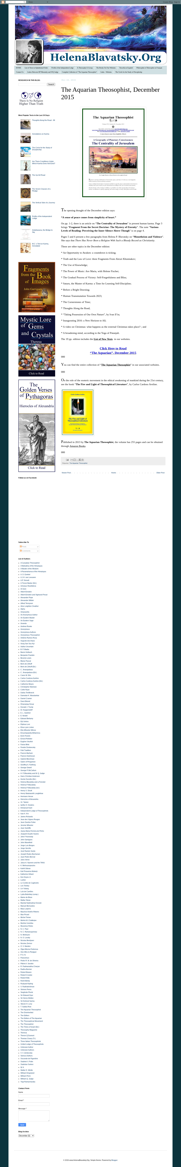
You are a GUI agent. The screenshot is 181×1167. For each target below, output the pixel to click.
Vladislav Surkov (27, 1064)
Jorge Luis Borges (28, 845)
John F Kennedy (27, 837)
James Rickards (27, 817)
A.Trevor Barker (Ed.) (29, 583)
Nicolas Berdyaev (27, 940)
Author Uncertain (27, 647)
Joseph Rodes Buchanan (30, 854)
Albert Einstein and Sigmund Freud (34, 595)
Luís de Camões (27, 892)
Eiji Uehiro (25, 722)
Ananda (24, 623)
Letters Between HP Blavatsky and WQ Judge (42, 72)
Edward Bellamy (27, 719)
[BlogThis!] (74, 459)
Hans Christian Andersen (30, 776)
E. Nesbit (24, 716)
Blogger (114, 1160)
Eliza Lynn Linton (27, 727)
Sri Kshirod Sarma (28, 1001)
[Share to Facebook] (79, 459)
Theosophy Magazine (29, 1030)
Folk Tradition (26, 750)
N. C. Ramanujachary (29, 932)
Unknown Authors (27, 1050)
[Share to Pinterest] (82, 459)
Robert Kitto (25, 978)
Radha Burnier (26, 969)
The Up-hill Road (38, 175)
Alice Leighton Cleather (30, 606)
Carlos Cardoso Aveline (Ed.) (32, 681)
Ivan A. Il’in (25, 814)
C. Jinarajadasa (27, 670)
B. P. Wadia (25, 649)
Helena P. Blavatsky (28, 785)
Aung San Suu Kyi (28, 644)
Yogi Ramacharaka (28, 1082)
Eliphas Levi (25, 724)
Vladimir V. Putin (27, 1062)
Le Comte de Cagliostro (30, 883)
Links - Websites (106, 72)
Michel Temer (26, 917)
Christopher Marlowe (29, 687)
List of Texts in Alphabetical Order (36, 68)
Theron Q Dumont (27, 1036)
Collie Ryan (25, 690)
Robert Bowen (26, 972)
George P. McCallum (28, 770)
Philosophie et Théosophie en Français (149, 68)
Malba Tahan (26, 900)
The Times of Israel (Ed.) (30, 1027)
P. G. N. (23, 955)
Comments (26, 551)
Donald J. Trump (27, 707)
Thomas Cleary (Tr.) (28, 1039)
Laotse (23, 880)
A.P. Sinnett (25, 580)
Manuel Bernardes (28, 906)
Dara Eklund (25, 701)
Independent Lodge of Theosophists (34, 811)
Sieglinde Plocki (27, 992)
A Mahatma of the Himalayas (31, 566)
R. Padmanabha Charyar (30, 966)
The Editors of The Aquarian (31, 1018)
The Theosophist (27, 1024)
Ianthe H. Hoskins (27, 805)
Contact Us (20, 72)
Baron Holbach (26, 652)
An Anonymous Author (29, 615)
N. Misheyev (25, 935)
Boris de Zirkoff (26, 664)
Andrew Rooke (26, 626)
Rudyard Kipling (27, 984)
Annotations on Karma (40, 134)
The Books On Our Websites (106, 68)
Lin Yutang (25, 889)
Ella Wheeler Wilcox (28, 730)
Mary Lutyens (26, 909)
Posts (24, 547)
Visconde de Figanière (29, 1059)
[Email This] (71, 459)
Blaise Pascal (26, 661)
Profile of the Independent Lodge (62, 68)
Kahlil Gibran (26, 868)
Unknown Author (27, 1047)
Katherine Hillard (27, 874)
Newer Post (66, 473)
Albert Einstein (26, 592)
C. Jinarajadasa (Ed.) (29, 672)
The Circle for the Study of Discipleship (128, 72)
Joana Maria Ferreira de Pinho (32, 831)
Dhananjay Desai (27, 704)
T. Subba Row (26, 1007)
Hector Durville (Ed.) (28, 779)
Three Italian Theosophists (31, 1041)
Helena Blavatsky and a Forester (33, 782)
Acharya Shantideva (28, 586)
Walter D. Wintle (27, 1070)
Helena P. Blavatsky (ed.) (30, 788)
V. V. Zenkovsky (26, 1053)
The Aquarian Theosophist (78, 463)
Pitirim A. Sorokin (27, 964)
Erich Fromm (25, 736)
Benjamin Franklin (28, 655)
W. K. (22, 1067)
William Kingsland (27, 1073)
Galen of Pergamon (28, 762)
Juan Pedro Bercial (28, 857)
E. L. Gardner (26, 713)
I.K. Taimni (24, 802)
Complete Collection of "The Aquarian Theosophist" (79, 72)
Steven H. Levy (26, 1004)
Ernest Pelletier (26, 739)
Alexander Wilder (27, 600)
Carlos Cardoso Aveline (30, 678)
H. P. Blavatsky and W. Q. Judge (33, 773)
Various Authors (27, 1056)
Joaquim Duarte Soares (30, 834)
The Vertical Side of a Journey (43, 203)
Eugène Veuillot (27, 742)
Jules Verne (25, 860)
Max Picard (25, 915)
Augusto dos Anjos (28, 641)
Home (113, 473)
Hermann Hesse (27, 796)
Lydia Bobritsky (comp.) (29, 894)
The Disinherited (27, 1013)
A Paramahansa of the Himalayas (33, 572)
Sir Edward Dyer (27, 995)
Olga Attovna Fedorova (29, 949)
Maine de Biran (26, 897)
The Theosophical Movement (32, 1021)
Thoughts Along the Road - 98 (43, 120)
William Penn (26, 1076)
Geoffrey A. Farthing (28, 765)
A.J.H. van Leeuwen (28, 577)
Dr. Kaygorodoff (26, 710)
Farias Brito (25, 745)
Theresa (24, 1033)
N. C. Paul (24, 929)
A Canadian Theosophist (30, 563)
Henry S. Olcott (26, 791)
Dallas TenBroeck (27, 693)
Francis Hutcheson (28, 756)
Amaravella (25, 612)
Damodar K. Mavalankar (30, 695)
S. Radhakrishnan (27, 987)
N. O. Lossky (25, 938)
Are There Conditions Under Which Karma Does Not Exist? (43, 162)
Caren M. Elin (26, 675)
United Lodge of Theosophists (32, 1044)
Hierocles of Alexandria (29, 799)
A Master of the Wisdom (29, 569)
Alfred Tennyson (27, 603)
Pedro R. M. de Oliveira (29, 961)
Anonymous (25, 629)
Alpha (23, 609)
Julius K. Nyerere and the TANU (33, 863)
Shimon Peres (26, 989)
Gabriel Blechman (27, 759)
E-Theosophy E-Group (85, 68)
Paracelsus (25, 958)
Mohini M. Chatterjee (28, 920)
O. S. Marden (26, 946)
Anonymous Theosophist (30, 635)
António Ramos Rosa (29, 638)
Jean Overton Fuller (28, 822)
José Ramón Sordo (28, 851)
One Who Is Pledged (28, 952)
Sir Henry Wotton (27, 998)
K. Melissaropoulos (28, 866)
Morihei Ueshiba (27, 923)
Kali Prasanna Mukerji (29, 871)
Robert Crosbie (26, 975)
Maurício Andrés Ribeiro (30, 912)
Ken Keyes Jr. (26, 877)
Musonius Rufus (27, 926)
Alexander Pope (27, 598)
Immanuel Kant (26, 808)
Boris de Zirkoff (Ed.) (28, 667)
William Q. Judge (27, 1079)
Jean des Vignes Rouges (30, 819)
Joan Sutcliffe (26, 828)
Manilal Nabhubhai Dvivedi (31, 903)
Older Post (160, 473)
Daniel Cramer (26, 698)
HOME (18, 68)
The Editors (25, 1015)
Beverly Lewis (26, 658)
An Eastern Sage (27, 621)
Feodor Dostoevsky (28, 747)
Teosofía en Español (126, 68)
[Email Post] (67, 459)
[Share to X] (77, 459)
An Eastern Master (28, 618)
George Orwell (26, 768)
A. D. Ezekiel (25, 575)
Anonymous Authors (28, 632)
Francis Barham (27, 753)
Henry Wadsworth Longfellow (32, 793)
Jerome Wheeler (27, 825)
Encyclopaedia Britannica (30, 733)
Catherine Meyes (27, 684)
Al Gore (23, 589)
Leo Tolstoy (25, 886)
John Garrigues (26, 840)
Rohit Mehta (25, 981)
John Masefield (26, 842)
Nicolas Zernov (26, 943)
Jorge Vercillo (26, 848)
